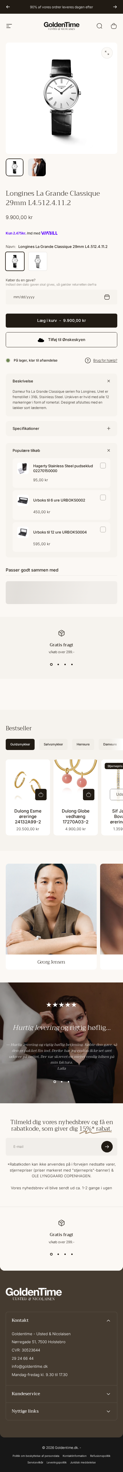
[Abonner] (107, 1439)
